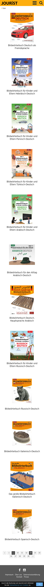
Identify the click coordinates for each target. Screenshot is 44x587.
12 (26, 553)
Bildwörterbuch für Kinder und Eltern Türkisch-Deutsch (22, 183)
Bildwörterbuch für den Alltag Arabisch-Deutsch (22, 274)
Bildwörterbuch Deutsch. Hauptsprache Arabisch (22, 319)
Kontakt (19, 577)
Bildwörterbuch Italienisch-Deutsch (22, 451)
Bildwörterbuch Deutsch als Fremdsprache (22, 46)
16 (11, 556)
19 (24, 556)
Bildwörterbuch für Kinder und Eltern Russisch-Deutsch (22, 364)
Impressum (9, 575)
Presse (26, 577)
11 (22, 553)
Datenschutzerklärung (31, 575)
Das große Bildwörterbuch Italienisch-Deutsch (22, 495)
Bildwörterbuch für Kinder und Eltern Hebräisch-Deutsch (22, 92)
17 (15, 556)
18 (20, 556)
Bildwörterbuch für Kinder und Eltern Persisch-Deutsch (22, 137)
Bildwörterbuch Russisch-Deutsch (22, 409)
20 (28, 556)
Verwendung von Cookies (19, 585)
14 (35, 553)
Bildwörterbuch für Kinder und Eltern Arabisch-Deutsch (22, 228)
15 (39, 553)
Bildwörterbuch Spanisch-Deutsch (22, 539)
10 (18, 553)
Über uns (18, 575)
